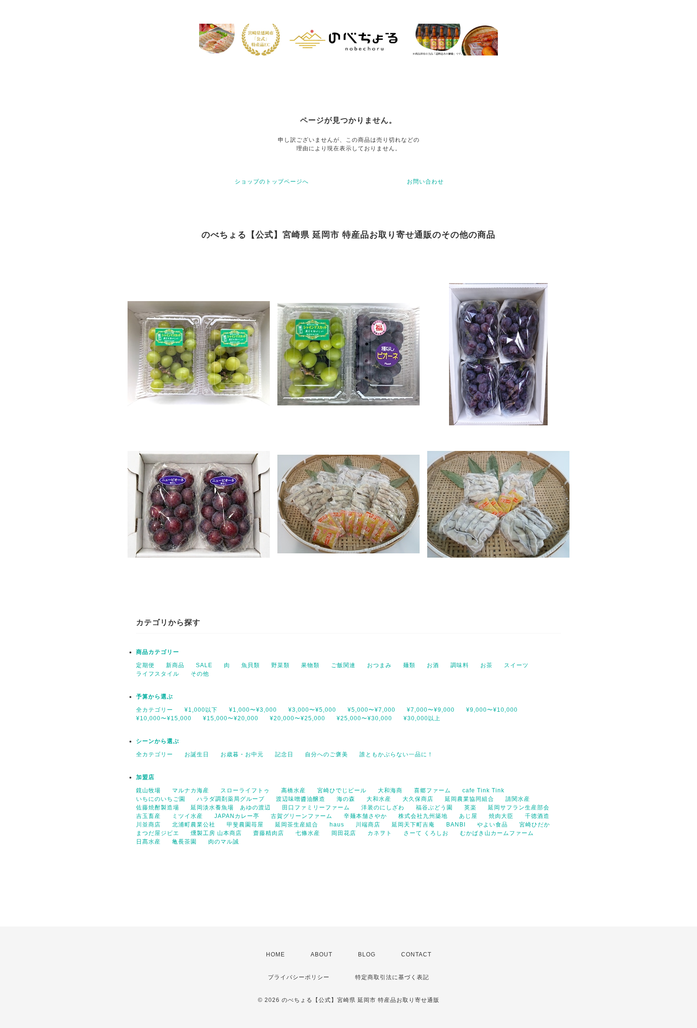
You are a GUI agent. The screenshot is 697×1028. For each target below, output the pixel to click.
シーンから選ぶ (157, 741)
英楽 (470, 807)
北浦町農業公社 (193, 824)
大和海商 (390, 790)
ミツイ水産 (187, 816)
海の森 (346, 799)
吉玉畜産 (148, 816)
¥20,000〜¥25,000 (297, 718)
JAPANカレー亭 (236, 816)
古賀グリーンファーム (301, 816)
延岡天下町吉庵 (413, 824)
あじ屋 (468, 816)
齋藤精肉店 (268, 833)
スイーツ (516, 665)
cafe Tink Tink (483, 790)
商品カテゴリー (157, 652)
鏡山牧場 (148, 790)
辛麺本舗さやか (365, 816)
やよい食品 (492, 824)
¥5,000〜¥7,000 (371, 710)
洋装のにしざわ (382, 807)
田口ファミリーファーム (316, 807)
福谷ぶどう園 (434, 807)
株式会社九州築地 (423, 816)
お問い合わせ (425, 181)
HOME (275, 954)
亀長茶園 (184, 841)
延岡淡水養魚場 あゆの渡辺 (231, 807)
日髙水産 (148, 841)
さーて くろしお (426, 833)
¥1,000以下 (201, 710)
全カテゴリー (154, 710)
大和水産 (379, 799)
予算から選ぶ (154, 696)
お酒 (433, 665)
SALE (204, 665)
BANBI (456, 824)
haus (337, 824)
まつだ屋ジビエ (157, 833)
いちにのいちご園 (160, 799)
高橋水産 (293, 790)
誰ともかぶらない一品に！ (396, 754)
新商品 (175, 665)
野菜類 (280, 665)
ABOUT (321, 954)
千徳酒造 (537, 816)
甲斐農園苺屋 (245, 824)
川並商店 (148, 824)
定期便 (145, 665)
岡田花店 (343, 833)
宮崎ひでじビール (342, 790)
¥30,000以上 (422, 718)
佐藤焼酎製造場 (157, 807)
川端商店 (368, 824)
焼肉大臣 (501, 816)
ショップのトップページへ (272, 181)
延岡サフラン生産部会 (519, 807)
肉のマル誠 (223, 841)
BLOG (367, 954)
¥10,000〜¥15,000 (164, 718)
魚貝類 (250, 665)
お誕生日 (196, 754)
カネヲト (379, 833)
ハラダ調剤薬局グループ (231, 799)
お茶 (486, 665)
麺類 (409, 665)
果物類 (310, 665)
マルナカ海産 (190, 790)
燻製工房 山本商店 (216, 833)
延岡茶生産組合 (296, 824)
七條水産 (307, 833)
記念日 (284, 754)
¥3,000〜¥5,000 (312, 710)
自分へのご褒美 (326, 754)
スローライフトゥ (245, 790)
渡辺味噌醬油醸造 (300, 799)
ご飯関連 (343, 665)
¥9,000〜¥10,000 (492, 710)
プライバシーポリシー (299, 977)
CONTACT (416, 954)
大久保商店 (418, 799)
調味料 (459, 665)
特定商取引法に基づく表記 (392, 977)
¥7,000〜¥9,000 (431, 710)
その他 (200, 673)
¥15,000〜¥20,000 (230, 718)
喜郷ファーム (432, 790)
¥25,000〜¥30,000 (364, 718)
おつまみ (379, 665)
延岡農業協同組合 (469, 799)
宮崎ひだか (534, 824)
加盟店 (145, 777)
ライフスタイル (157, 673)
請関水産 (517, 799)
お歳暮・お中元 (242, 754)
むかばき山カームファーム (497, 833)
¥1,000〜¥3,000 (253, 710)
